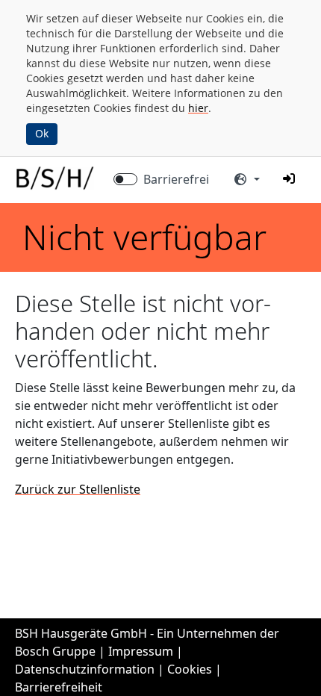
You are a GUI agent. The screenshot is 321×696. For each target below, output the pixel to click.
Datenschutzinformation (85, 669)
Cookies (189, 669)
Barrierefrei (176, 179)
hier (198, 108)
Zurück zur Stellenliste (77, 489)
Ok (42, 133)
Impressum (140, 651)
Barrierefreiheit (58, 687)
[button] (289, 178)
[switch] (125, 179)
